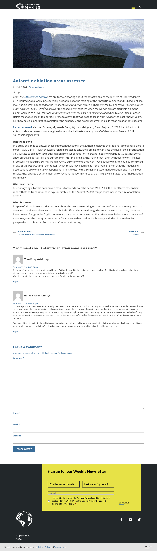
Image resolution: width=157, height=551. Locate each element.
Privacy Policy (44, 547)
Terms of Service (60, 504)
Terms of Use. (60, 547)
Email (16, 424)
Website (17, 435)
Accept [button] (149, 547)
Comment (18, 358)
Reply (15, 281)
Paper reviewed (22, 127)
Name (16, 413)
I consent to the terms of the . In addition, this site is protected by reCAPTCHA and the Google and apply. (81, 501)
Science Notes (37, 87)
